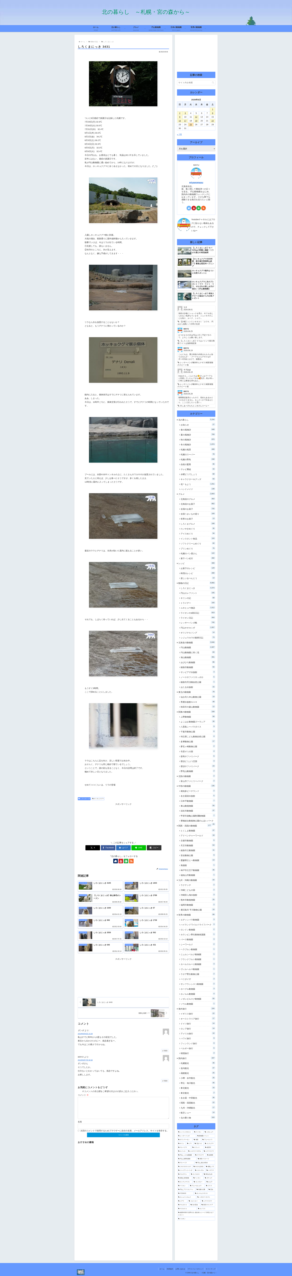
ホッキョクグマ (99, 798)
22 (212, 121)
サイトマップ (210, 1269)
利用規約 (170, 1269)
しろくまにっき (85, 798)
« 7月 (179, 134)
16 (180, 121)
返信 (165, 1051)
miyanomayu (196, 182)
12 (196, 117)
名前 (80, 1122)
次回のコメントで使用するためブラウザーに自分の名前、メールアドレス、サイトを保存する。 (124, 1131)
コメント (83, 1095)
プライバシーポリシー (195, 1269)
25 (191, 124)
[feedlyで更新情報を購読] (126, 861)
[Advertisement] (123, 822)
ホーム (162, 1269)
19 (196, 121)
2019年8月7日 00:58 (85, 1060)
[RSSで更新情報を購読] (131, 861)
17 (185, 121)
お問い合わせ (180, 1269)
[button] (154, 847)
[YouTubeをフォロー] (121, 861)
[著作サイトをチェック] (115, 861)
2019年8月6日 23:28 (85, 1034)
